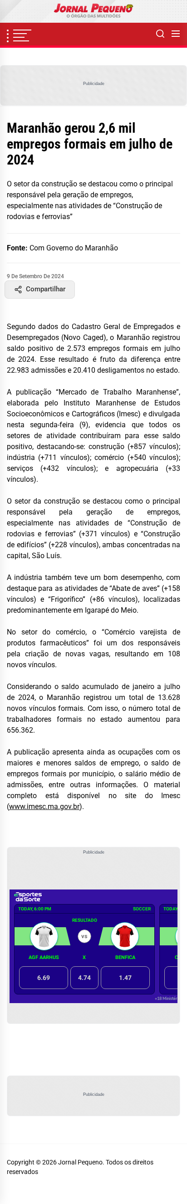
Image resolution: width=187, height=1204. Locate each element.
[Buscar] (160, 34)
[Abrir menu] (175, 34)
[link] (93, 11)
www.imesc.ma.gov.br (44, 806)
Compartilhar (45, 289)
